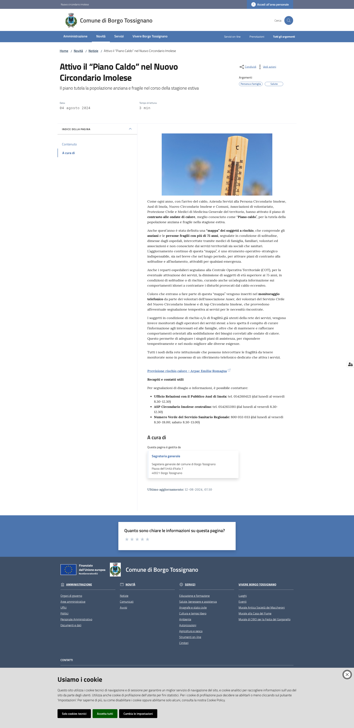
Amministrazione (79, 584)
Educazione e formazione (194, 595)
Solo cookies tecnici (74, 713)
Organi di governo (71, 595)
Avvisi (123, 607)
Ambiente (185, 619)
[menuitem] (75, 36)
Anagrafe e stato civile (193, 607)
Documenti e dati (70, 625)
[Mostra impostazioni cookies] (350, 364)
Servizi (190, 584)
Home (64, 50)
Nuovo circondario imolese (75, 4)
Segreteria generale (166, 456)
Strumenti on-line (190, 637)
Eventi (243, 601)
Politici (64, 613)
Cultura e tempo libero (192, 613)
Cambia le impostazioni (138, 713)
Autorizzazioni (187, 625)
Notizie (93, 50)
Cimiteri (183, 643)
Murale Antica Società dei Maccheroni (262, 607)
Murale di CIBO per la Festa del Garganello (264, 619)
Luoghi (243, 595)
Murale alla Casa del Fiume (255, 613)
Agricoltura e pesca (190, 631)
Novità (78, 50)
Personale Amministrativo (76, 619)
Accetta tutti (105, 713)
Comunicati (126, 601)
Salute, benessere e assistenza (198, 601)
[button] (288, 20)
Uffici (63, 607)
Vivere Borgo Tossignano (257, 584)
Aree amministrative (72, 601)
